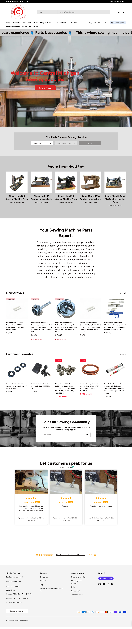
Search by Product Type (15, 27)
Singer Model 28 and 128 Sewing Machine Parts (115, 199)
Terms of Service (77, 595)
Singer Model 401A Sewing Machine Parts (90, 197)
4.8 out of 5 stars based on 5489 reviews (70, 555)
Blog (90, 23)
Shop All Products (13, 23)
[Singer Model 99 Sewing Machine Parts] (66, 182)
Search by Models (29, 23)
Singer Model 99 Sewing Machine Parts (66, 197)
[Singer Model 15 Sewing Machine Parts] (41, 182)
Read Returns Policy (78, 577)
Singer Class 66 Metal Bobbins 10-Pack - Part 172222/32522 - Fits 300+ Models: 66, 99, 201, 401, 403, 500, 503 (65, 388)
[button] (125, 12)
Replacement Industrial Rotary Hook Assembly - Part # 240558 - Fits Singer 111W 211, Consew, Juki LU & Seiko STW (41, 327)
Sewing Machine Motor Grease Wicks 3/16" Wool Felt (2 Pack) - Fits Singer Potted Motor (15, 326)
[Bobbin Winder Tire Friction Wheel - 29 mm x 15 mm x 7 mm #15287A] (17, 370)
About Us (97, 23)
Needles (74, 23)
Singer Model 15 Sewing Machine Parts (41, 197)
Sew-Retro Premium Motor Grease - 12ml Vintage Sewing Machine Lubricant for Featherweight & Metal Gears (114, 388)
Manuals (32, 27)
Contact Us (44, 577)
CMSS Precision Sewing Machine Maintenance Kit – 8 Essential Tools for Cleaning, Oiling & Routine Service (115, 326)
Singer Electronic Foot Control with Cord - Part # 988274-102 (41, 386)
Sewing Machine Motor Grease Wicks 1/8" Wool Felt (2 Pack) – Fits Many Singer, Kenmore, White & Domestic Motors (90, 327)
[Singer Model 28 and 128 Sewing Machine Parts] (115, 182)
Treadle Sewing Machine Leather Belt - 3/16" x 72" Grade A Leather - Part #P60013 (89, 387)
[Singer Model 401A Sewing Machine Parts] (90, 182)
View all (123, 293)
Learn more (25, 1)
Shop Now (45, 87)
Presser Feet (61, 23)
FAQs (105, 23)
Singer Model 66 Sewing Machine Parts (17, 197)
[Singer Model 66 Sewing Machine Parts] (17, 182)
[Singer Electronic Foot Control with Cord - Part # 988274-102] (41, 370)
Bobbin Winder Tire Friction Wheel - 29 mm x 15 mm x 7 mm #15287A (16, 386)
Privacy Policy (76, 591)
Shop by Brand (45, 23)
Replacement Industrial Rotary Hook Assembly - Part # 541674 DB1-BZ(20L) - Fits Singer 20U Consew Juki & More (66, 327)
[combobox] (73, 12)
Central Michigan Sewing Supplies (19, 620)
